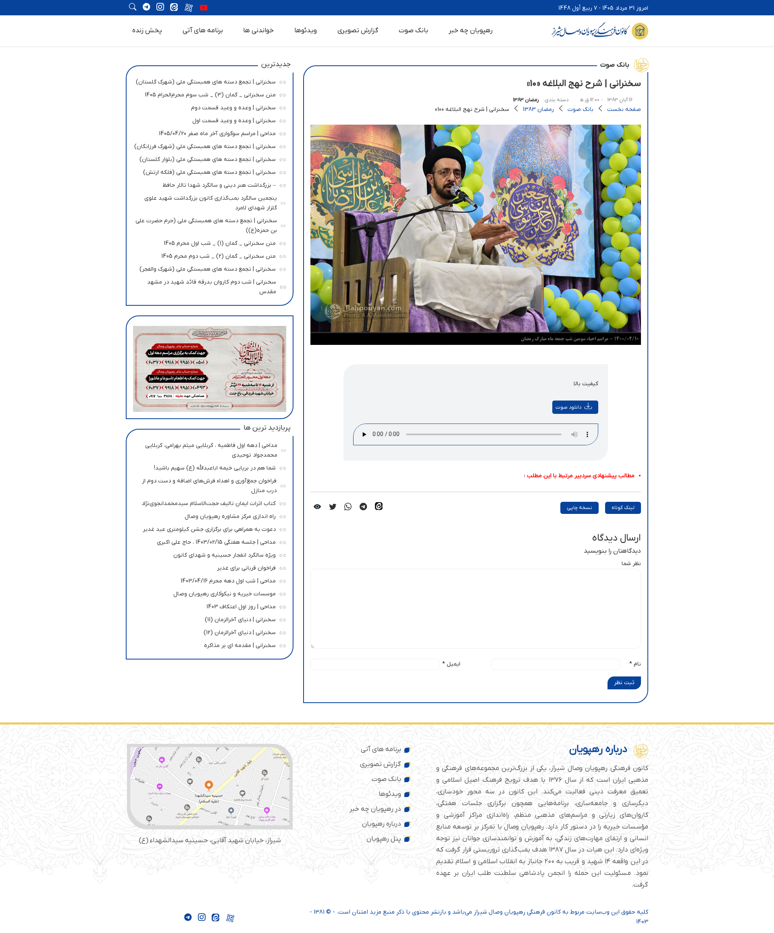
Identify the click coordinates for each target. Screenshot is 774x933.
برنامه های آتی (203, 30)
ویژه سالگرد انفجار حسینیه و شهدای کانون (207, 554)
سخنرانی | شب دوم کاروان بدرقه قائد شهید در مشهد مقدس (207, 286)
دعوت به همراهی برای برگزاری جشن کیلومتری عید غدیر (207, 528)
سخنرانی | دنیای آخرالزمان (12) (207, 631)
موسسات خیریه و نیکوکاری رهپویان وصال (207, 593)
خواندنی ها (258, 30)
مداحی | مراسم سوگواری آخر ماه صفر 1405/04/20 (207, 132)
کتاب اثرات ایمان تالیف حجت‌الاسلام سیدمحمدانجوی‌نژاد (207, 502)
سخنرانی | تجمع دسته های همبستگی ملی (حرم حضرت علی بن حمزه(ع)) (206, 224)
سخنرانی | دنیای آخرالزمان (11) (207, 619)
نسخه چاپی (579, 507)
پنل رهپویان (383, 839)
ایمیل (451, 664)
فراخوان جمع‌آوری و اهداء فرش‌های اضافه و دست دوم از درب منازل (208, 485)
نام (635, 664)
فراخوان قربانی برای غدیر (207, 567)
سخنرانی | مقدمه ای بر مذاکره (207, 644)
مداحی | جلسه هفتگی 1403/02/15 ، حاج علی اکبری (207, 541)
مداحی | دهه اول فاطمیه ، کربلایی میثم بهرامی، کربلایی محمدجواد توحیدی (208, 449)
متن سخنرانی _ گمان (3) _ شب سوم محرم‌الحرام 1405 (207, 94)
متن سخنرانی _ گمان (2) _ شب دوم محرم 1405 (207, 255)
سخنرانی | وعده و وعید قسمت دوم (207, 107)
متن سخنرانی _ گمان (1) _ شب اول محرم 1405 (207, 242)
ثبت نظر (624, 683)
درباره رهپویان (381, 824)
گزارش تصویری (358, 30)
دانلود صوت (568, 407)
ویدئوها (305, 30)
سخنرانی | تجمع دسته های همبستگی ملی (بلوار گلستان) (207, 158)
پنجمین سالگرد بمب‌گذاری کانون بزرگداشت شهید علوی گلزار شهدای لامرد (208, 202)
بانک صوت (413, 30)
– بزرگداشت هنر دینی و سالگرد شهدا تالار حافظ (207, 184)
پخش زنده (147, 30)
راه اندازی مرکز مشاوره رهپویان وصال (207, 515)
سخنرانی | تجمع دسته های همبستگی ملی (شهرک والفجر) (207, 268)
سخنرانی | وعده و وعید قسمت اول (207, 120)
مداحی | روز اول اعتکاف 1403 (207, 606)
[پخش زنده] (203, 8)
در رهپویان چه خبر (375, 809)
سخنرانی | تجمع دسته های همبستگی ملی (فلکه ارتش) (207, 171)
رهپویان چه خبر (471, 30)
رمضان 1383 (526, 99)
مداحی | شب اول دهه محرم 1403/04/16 (207, 580)
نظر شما (631, 564)
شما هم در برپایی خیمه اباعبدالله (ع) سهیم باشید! (207, 467)
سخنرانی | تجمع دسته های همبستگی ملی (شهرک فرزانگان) (205, 145)
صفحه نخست (624, 109)
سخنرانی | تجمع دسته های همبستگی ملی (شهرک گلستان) (206, 81)
